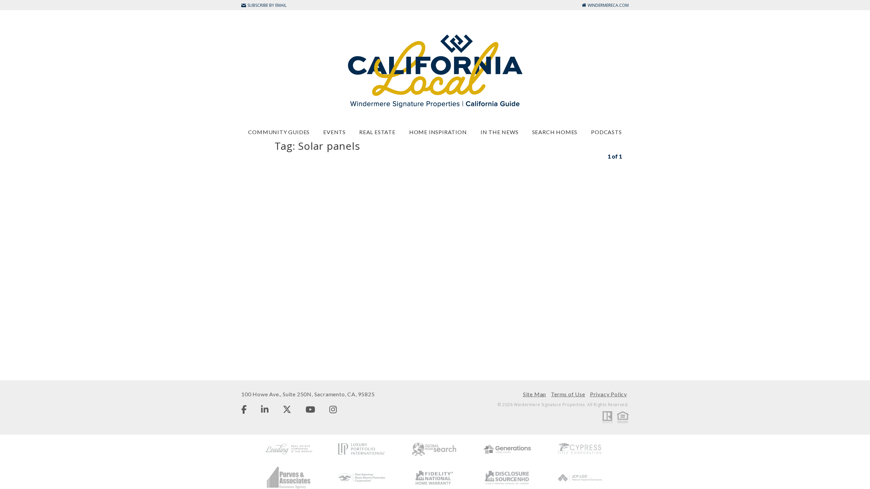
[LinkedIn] (264, 409)
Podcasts (606, 132)
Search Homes (555, 132)
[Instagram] (333, 409)
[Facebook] (244, 409)
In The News (500, 132)
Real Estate (377, 132)
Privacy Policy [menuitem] (608, 394)
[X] (287, 409)
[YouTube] (310, 409)
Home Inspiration (438, 132)
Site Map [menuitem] (534, 394)
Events (334, 132)
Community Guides (279, 132)
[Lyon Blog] (435, 70)
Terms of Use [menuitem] (568, 394)
